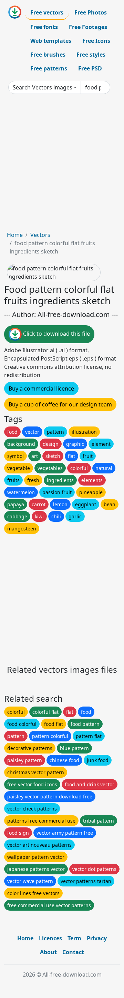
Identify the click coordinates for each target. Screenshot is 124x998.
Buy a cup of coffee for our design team (60, 404)
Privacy (97, 938)
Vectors (40, 235)
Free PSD (90, 68)
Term (74, 938)
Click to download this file (56, 333)
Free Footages (88, 27)
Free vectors (46, 12)
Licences (50, 938)
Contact (73, 952)
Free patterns (48, 68)
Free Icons (96, 41)
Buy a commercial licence (41, 388)
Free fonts (44, 27)
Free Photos (90, 12)
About (48, 952)
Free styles (90, 54)
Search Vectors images (42, 87)
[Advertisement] (62, 165)
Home (15, 235)
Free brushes (47, 54)
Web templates (50, 41)
